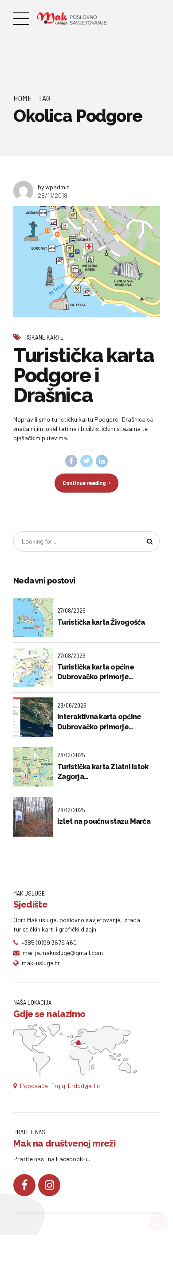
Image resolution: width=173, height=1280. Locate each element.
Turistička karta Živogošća (101, 622)
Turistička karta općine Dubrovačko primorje (95, 672)
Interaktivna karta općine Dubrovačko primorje (99, 721)
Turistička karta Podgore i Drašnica (83, 375)
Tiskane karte (43, 337)
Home (22, 98)
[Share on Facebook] (71, 461)
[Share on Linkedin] (102, 461)
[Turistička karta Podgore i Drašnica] (86, 261)
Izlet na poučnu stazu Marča (103, 821)
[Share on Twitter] (86, 461)
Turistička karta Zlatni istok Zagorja (102, 772)
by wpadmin (54, 187)
